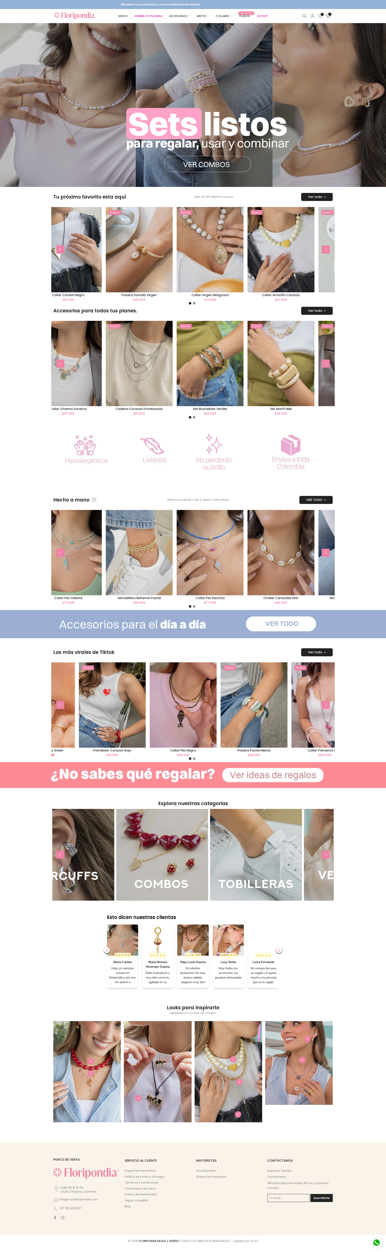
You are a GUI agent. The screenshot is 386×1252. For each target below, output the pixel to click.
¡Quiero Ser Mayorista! (211, 1184)
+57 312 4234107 (70, 1215)
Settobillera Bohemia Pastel (170, 605)
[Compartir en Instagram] (63, 1224)
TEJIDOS (246, 16)
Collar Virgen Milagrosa (200, 302)
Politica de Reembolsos (141, 1201)
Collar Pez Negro (218, 757)
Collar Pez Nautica (241, 605)
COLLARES (222, 16)
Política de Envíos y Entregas (144, 1184)
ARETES (201, 16)
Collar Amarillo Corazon (271, 302)
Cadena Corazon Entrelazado (170, 416)
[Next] (326, 257)
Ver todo (315, 204)
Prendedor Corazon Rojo (147, 757)
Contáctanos (276, 1184)
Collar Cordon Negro (58, 302)
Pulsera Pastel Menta (289, 757)
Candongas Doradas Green (76, 757)
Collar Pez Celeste (100, 605)
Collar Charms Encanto (99, 416)
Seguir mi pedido (136, 1207)
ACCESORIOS (178, 16)
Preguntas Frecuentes (140, 1178)
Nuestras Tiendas (279, 1178)
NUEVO (123, 16)
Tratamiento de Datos (140, 1196)
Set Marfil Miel (312, 416)
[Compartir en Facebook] (55, 1224)
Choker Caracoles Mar (312, 605)
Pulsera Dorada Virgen (129, 302)
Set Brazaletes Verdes (241, 416)
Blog (127, 1213)
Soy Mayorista (206, 1178)
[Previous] (60, 257)
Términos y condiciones (141, 1190)
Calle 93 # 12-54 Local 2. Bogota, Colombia (78, 1197)
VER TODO (314, 507)
